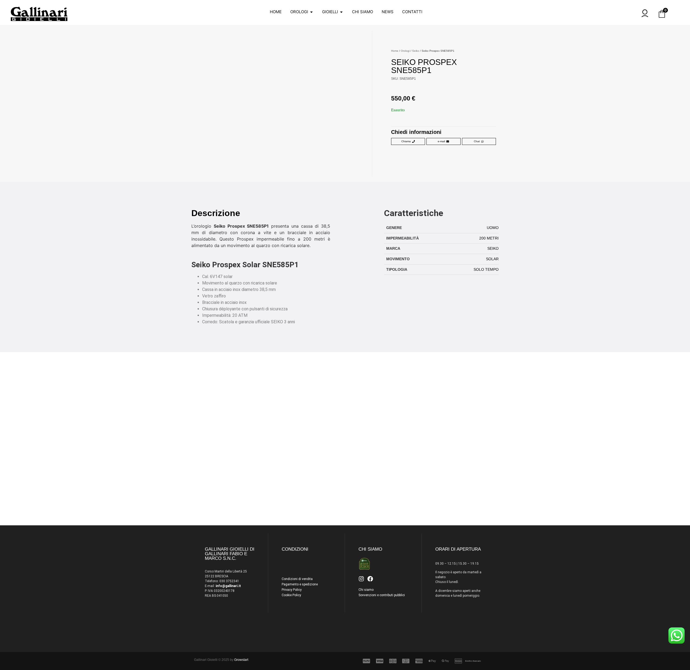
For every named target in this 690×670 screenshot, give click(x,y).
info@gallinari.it (228, 586)
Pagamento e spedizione (300, 584)
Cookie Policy (291, 595)
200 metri (489, 238)
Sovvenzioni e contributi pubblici (381, 595)
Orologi (405, 50)
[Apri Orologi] (311, 12)
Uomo (493, 227)
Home (394, 50)
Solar (492, 259)
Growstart (241, 660)
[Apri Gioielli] (341, 12)
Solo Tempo (486, 269)
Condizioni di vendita (297, 579)
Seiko (415, 50)
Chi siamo (366, 590)
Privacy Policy (292, 590)
